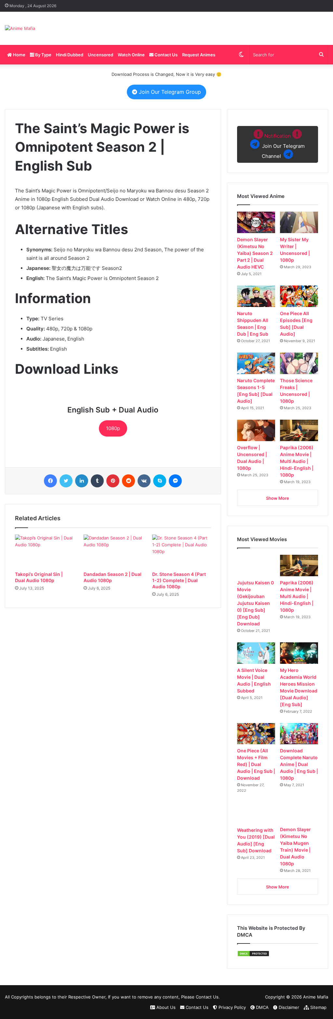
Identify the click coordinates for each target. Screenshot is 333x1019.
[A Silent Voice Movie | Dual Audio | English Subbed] (256, 653)
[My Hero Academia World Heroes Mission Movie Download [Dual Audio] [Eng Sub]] (299, 653)
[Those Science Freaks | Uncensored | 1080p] (299, 363)
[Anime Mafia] (20, 28)
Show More (277, 498)
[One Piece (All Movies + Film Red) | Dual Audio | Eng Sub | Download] (256, 734)
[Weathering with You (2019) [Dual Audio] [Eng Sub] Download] (256, 813)
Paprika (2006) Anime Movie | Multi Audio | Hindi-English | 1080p (296, 461)
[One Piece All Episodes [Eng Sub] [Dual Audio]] (299, 296)
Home (18, 54)
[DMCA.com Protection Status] (253, 955)
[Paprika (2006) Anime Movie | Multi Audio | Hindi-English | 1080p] (299, 430)
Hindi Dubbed (69, 54)
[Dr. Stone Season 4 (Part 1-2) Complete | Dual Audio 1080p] (181, 551)
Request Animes (198, 54)
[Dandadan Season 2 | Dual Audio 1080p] (113, 551)
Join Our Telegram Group (169, 92)
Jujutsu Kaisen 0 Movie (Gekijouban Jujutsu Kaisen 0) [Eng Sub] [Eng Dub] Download (255, 603)
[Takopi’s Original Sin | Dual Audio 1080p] (44, 551)
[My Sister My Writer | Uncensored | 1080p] (299, 222)
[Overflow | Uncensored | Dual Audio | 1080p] (256, 430)
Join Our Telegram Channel (283, 146)
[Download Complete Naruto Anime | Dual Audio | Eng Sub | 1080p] (299, 734)
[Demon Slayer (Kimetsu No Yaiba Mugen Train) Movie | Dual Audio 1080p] (299, 812)
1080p (113, 428)
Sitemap (317, 1007)
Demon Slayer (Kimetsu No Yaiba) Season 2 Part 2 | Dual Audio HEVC (255, 253)
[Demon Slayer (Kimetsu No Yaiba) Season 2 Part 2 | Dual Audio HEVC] (256, 222)
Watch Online (131, 54)
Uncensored (100, 54)
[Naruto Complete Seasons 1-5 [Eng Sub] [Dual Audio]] (256, 363)
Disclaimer (288, 1007)
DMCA (262, 1007)
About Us (165, 1007)
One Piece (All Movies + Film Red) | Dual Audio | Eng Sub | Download (256, 764)
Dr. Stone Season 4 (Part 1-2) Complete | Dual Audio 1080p (179, 580)
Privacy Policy (231, 1007)
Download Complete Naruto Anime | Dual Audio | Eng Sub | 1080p (299, 764)
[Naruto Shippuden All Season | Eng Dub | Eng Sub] (256, 296)
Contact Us (165, 54)
